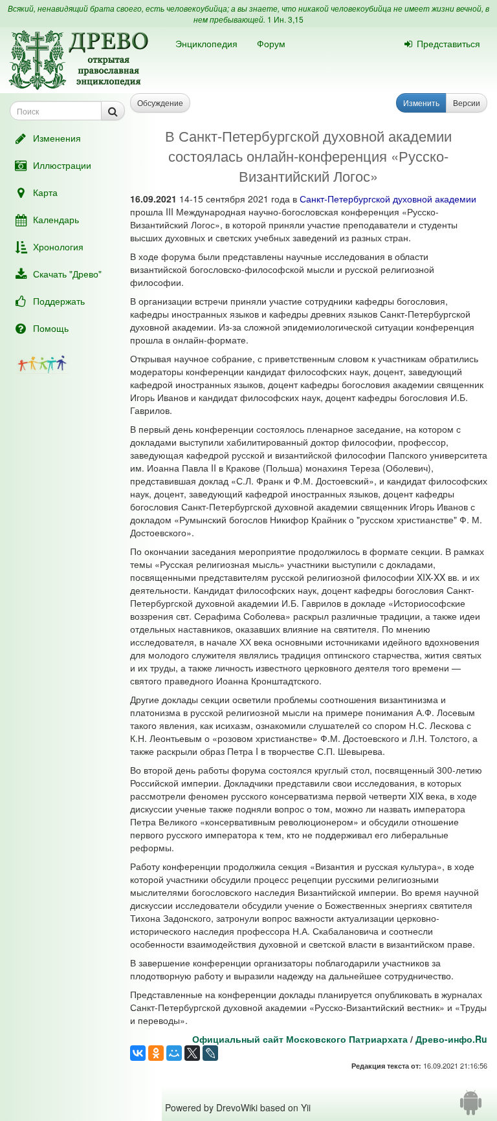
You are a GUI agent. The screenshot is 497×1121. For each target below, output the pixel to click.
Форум (271, 43)
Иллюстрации (62, 164)
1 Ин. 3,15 (285, 19)
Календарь (56, 219)
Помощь (51, 327)
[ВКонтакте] (138, 1053)
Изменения (57, 137)
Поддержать (59, 300)
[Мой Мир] (174, 1053)
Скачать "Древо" (67, 273)
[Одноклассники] (156, 1053)
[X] (192, 1053)
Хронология (58, 246)
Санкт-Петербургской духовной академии (388, 198)
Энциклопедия (206, 43)
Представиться (448, 43)
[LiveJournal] (210, 1053)
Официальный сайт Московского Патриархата (300, 1038)
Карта (45, 192)
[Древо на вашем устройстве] (470, 1107)
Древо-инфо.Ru (451, 1038)
